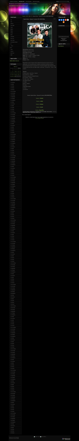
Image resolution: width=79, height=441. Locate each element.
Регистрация (32, 3)
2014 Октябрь (13, 178)
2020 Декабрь (13, 311)
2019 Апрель (13, 275)
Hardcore (12, 51)
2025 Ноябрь (13, 416)
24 (15, 74)
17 (15, 73)
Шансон (12, 23)
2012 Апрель (13, 125)
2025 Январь (13, 398)
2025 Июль (12, 409)
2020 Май (12, 298)
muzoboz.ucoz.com (65, 438)
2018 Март (12, 252)
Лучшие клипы (32, 112)
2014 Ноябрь (13, 180)
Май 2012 (15, 66)
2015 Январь (13, 184)
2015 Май (12, 191)
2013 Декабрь (13, 161)
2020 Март (12, 295)
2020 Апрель (13, 296)
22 (12, 74)
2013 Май (12, 148)
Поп (11, 21)
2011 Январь (13, 98)
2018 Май (12, 255)
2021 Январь (13, 313)
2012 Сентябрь (13, 134)
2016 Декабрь (13, 225)
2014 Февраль (13, 164)
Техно (12, 27)
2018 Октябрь (13, 264)
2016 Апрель (13, 211)
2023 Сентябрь (13, 370)
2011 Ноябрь (13, 116)
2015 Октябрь (13, 200)
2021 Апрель (13, 318)
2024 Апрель (13, 382)
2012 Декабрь (13, 139)
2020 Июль (12, 302)
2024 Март (12, 380)
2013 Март (12, 144)
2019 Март (12, 273)
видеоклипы (25, 112)
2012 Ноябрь (13, 137)
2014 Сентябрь (13, 177)
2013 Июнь (12, 150)
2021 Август (12, 325)
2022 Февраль (13, 336)
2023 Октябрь (13, 372)
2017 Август (12, 239)
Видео (12, 30)
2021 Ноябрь (13, 330)
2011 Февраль (13, 100)
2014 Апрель (13, 168)
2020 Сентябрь (13, 305)
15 (12, 73)
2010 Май (12, 84)
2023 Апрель (13, 361)
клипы (29, 112)
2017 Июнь (12, 236)
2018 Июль (12, 259)
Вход (36, 3)
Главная (23, 16)
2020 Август (12, 304)
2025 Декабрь (13, 418)
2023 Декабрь (13, 375)
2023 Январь (13, 355)
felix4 (41, 111)
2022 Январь (13, 334)
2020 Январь (13, 291)
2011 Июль (12, 109)
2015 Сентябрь (13, 198)
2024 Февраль (13, 379)
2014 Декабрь (13, 182)
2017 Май (12, 234)
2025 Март (12, 402)
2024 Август (12, 389)
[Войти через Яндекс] (66, 20)
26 (18, 74)
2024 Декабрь (13, 397)
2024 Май (12, 384)
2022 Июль (12, 345)
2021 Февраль (13, 314)
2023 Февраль (13, 357)
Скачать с (39, 98)
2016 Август (12, 218)
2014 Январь (13, 162)
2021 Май (12, 320)
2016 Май (12, 212)
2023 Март (12, 359)
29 (12, 76)
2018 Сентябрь (13, 262)
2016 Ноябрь (13, 223)
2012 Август (12, 132)
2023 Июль (12, 366)
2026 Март (12, 423)
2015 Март (12, 187)
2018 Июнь (12, 257)
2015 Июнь (12, 193)
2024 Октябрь (13, 393)
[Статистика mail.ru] (43, 436)
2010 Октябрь (13, 93)
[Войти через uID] (59, 20)
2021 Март (12, 316)
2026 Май (12, 427)
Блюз (11, 34)
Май (29, 16)
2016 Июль (12, 216)
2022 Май (12, 341)
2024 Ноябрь (13, 395)
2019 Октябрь (13, 286)
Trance (12, 49)
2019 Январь (13, 270)
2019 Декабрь (13, 289)
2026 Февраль (13, 422)
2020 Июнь (12, 300)
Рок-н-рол (12, 38)
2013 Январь (13, 141)
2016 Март (12, 209)
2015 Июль (12, 195)
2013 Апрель (13, 146)
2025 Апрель (13, 404)
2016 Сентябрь (13, 220)
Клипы (12, 32)
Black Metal (12, 53)
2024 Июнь (12, 386)
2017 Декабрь (13, 246)
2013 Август (12, 153)
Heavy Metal (12, 40)
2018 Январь (13, 248)
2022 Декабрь (13, 354)
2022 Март (12, 338)
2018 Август (12, 261)
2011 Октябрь (13, 114)
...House (12, 45)
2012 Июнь (12, 128)
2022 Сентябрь (13, 348)
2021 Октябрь (13, 329)
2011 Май (12, 105)
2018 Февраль (13, 250)
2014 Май (12, 170)
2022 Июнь (12, 343)
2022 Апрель (13, 339)
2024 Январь (13, 377)
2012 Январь (13, 119)
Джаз (11, 54)
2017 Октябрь (13, 243)
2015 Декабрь (13, 203)
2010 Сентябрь (13, 91)
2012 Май (12, 127)
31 (15, 76)
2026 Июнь (12, 429)
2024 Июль (12, 388)
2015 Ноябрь (13, 202)
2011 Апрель (13, 103)
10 (15, 71)
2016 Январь (13, 205)
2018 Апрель (13, 254)
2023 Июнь (12, 364)
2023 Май (12, 363)
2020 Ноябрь (13, 309)
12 (18, 71)
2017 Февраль (13, 229)
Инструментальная (14, 42)
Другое (12, 29)
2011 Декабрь (13, 118)
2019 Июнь (12, 279)
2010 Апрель (13, 82)
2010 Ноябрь (13, 94)
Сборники (12, 36)
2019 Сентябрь (13, 284)
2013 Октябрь (13, 157)
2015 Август (12, 196)
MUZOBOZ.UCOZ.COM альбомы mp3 (18, 6)
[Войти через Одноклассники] (64, 22)
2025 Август (12, 411)
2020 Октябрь (13, 307)
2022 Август (12, 346)
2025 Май (12, 405)
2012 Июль (12, 130)
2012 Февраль (13, 121)
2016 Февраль (13, 207)
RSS (29, 3)
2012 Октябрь (13, 136)
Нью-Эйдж (12, 25)
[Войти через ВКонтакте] (61, 20)
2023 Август (12, 368)
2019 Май (12, 277)
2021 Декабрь (13, 332)
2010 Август (12, 89)
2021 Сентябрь (13, 327)
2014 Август (12, 175)
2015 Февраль (13, 186)
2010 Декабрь (13, 96)
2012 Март (12, 123)
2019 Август (12, 282)
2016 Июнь (12, 214)
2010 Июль (12, 87)
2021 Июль (12, 323)
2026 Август (12, 432)
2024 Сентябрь (13, 391)
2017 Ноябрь (13, 245)
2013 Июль (12, 152)
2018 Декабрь (13, 268)
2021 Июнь (12, 321)
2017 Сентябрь (13, 241)
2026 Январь (13, 420)
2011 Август (12, 111)
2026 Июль (12, 431)
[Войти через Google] (68, 20)
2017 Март (12, 230)
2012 (27, 16)
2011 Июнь (12, 107)
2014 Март (12, 166)
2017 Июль (12, 237)
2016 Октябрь (13, 221)
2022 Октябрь (13, 350)
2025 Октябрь (13, 414)
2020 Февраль (13, 293)
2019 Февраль (13, 271)
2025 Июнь (12, 407)
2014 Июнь (12, 171)
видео (45, 111)
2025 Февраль (13, 400)
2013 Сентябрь (13, 155)
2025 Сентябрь (13, 413)
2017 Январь (13, 227)
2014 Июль (12, 173)
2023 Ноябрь (13, 373)
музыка (50, 111)
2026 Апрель (13, 425)
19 (18, 73)
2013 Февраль (13, 143)
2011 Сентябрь (13, 112)
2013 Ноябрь (13, 159)
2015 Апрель (13, 189)
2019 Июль (12, 280)
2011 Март (12, 102)
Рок (11, 19)
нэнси (48, 111)
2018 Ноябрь (13, 266)
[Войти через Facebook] (63, 20)
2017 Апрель (13, 232)
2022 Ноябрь (13, 352)
